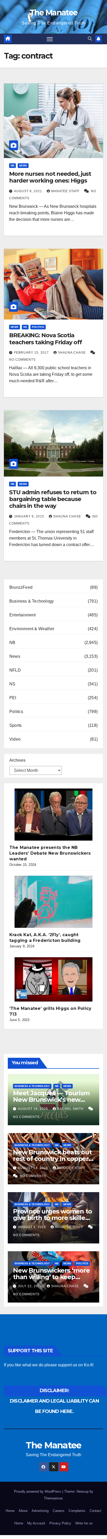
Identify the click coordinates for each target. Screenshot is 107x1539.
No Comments (22, 359)
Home (10, 1511)
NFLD (15, 670)
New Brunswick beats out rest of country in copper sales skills (52, 1158)
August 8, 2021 (28, 191)
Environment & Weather (31, 629)
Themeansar (53, 1498)
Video (15, 739)
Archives (17, 760)
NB (12, 165)
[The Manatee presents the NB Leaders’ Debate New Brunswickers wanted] (53, 815)
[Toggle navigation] (50, 39)
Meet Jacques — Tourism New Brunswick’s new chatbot (51, 1099)
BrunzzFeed (20, 587)
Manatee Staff (66, 191)
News (23, 165)
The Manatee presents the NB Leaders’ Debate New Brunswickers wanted (50, 853)
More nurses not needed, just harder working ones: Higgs (50, 177)
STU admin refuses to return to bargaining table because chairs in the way (52, 499)
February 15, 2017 (32, 352)
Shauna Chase (72, 352)
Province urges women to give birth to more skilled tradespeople (52, 1218)
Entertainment (22, 615)
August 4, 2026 (32, 1227)
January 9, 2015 (29, 516)
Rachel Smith (71, 1109)
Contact (95, 1511)
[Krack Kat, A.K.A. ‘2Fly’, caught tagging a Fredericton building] (53, 902)
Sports (15, 725)
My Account (36, 1523)
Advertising (40, 1511)
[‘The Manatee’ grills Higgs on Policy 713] (53, 979)
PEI (12, 698)
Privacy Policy (60, 1523)
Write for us (84, 1523)
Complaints (77, 1511)
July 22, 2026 (30, 1286)
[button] (90, 38)
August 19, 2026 (33, 1109)
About (23, 1511)
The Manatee (53, 12)
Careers (58, 1511)
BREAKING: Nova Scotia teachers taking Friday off (45, 339)
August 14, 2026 (33, 1168)
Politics (38, 327)
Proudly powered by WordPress (38, 1491)
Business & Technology (31, 601)
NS (25, 327)
